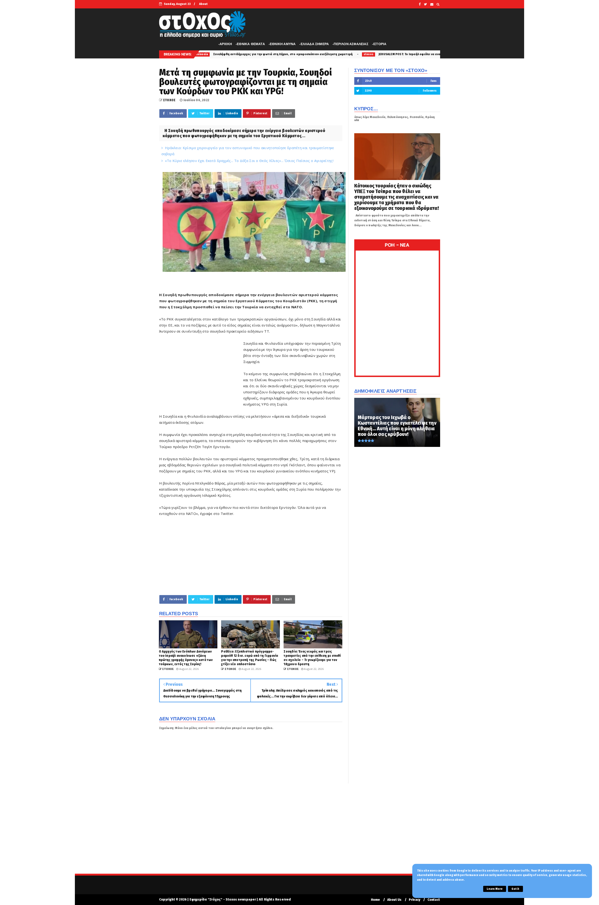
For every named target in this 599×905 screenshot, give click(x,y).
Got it (515, 889)
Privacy (414, 899)
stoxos (302, 54)
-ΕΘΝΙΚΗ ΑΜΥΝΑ (282, 44)
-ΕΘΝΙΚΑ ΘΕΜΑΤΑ (250, 44)
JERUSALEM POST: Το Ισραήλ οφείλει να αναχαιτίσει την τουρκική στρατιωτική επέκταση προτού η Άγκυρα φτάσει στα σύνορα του (406, 54)
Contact (433, 899)
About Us (394, 899)
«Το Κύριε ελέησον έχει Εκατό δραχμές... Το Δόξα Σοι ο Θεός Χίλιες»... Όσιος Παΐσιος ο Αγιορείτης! (249, 160)
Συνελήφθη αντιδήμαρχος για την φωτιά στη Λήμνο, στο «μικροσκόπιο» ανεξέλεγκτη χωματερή (216, 54)
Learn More (495, 889)
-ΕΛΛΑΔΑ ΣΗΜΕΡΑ (314, 44)
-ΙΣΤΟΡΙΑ (379, 44)
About (203, 4)
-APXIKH (225, 44)
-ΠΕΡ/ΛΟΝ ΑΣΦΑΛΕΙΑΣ (350, 44)
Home (375, 899)
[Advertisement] (201, 373)
